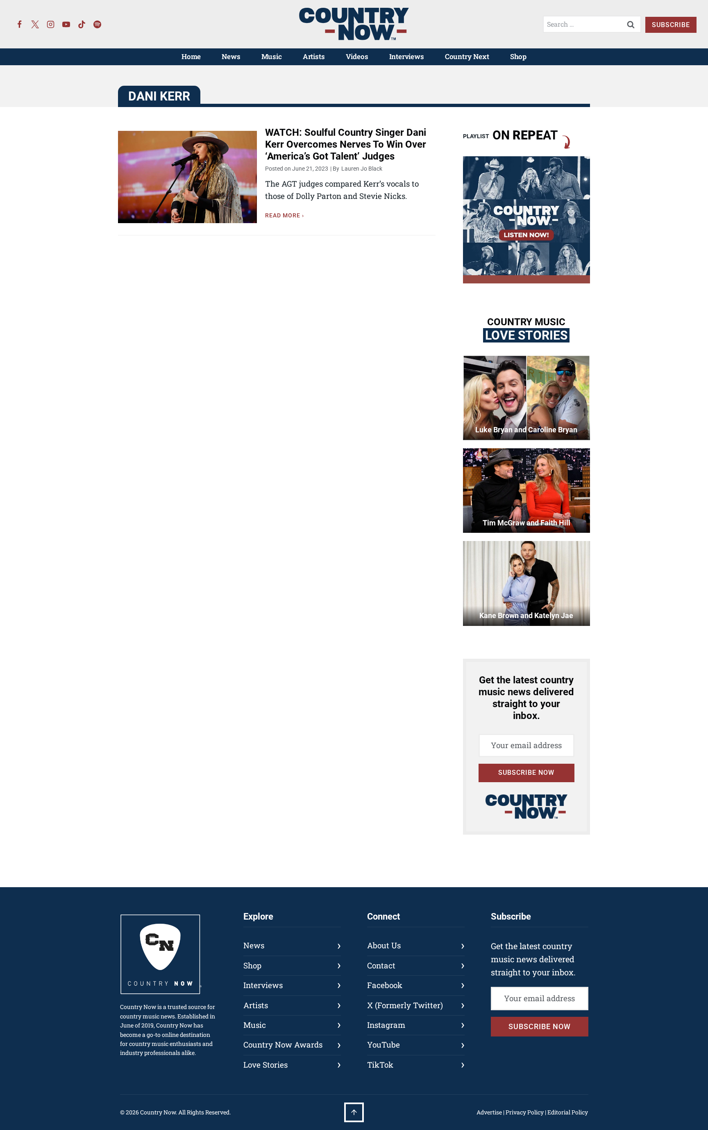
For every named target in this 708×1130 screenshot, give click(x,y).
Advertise (489, 1112)
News (231, 56)
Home (191, 56)
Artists (314, 56)
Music (271, 56)
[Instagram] (51, 24)
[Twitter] (35, 24)
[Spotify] (97, 24)
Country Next (467, 56)
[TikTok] (82, 24)
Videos (357, 56)
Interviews (406, 56)
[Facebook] (19, 24)
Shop (518, 56)
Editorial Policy (567, 1112)
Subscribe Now (526, 772)
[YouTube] (66, 24)
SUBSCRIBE (671, 25)
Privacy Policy (525, 1112)
